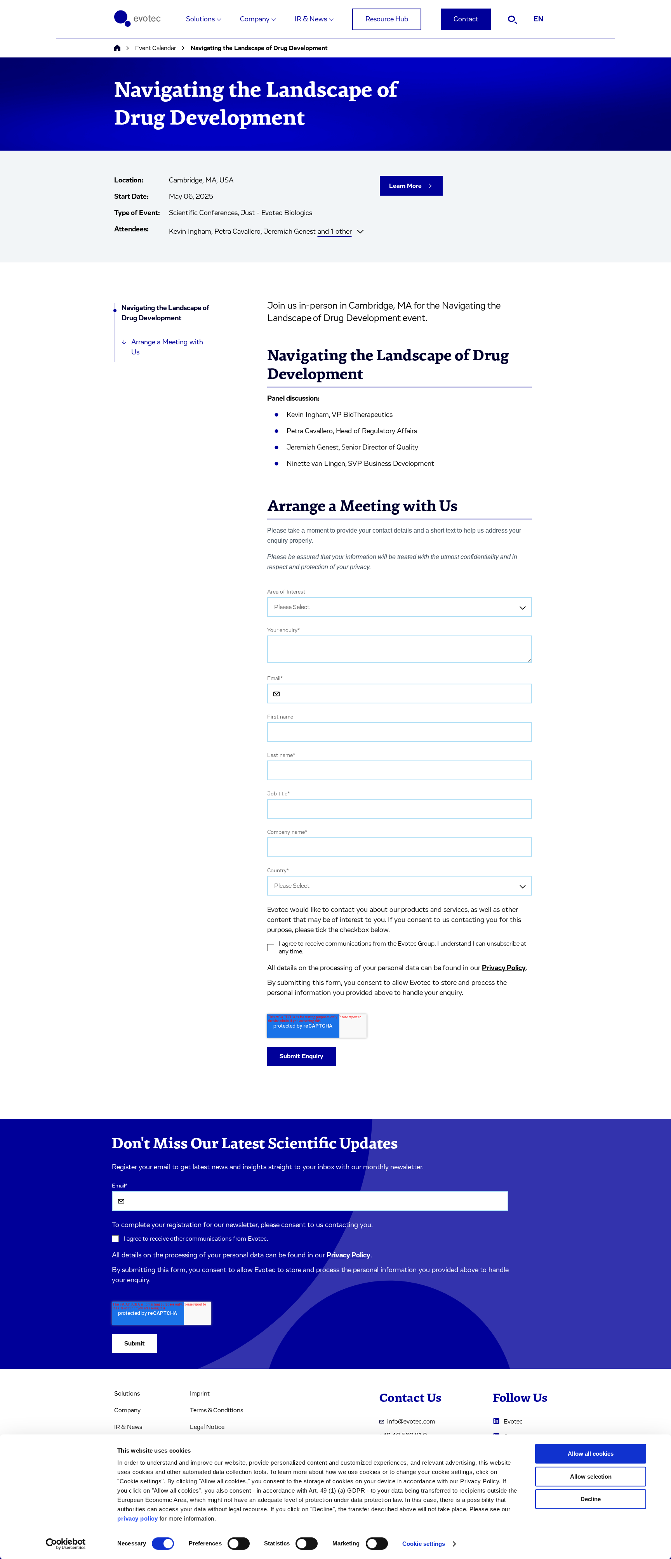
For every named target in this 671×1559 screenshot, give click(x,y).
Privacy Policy (504, 968)
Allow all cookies (591, 1453)
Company (254, 19)
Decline (591, 1499)
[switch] (239, 1543)
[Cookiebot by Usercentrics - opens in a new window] (66, 1544)
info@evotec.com (411, 1421)
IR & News (311, 19)
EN (538, 19)
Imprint (200, 1394)
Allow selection (591, 1476)
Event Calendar (155, 48)
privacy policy (137, 1518)
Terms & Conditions (216, 1410)
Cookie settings (423, 1543)
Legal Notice (207, 1427)
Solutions (200, 19)
